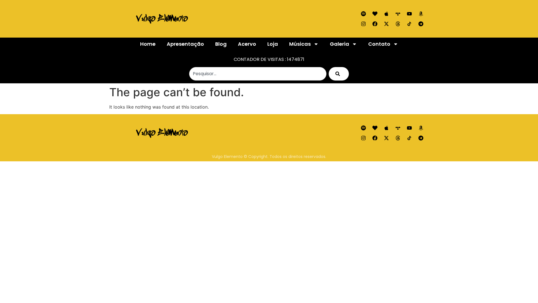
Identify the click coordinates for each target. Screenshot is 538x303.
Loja (272, 43)
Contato (379, 43)
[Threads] (398, 24)
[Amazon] (421, 14)
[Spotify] (363, 14)
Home (148, 43)
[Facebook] (375, 24)
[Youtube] (409, 14)
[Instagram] (363, 24)
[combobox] (257, 74)
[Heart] (375, 14)
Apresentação (185, 43)
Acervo (247, 43)
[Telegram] (421, 24)
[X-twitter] (386, 24)
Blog (221, 43)
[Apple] (386, 14)
